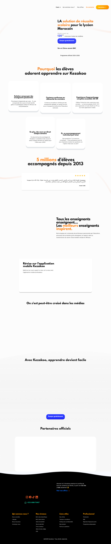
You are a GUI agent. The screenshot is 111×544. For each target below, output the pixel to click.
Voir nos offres (62, 491)
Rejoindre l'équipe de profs (89, 522)
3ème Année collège (41, 529)
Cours (57, 7)
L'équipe (14, 519)
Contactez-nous (16, 524)
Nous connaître (16, 517)
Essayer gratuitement (67, 38)
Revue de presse (16, 522)
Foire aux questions (64, 526)
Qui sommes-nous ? (69, 7)
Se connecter (90, 7)
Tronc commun (39, 526)
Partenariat (86, 517)
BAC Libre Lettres (40, 519)
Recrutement (62, 524)
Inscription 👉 (102, 7)
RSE (84, 519)
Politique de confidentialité (66, 522)
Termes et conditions (64, 519)
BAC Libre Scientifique (41, 517)
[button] (3, 7)
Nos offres (80, 7)
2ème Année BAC (40, 522)
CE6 (37, 531)
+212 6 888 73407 (33, 502)
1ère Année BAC (40, 524)
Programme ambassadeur (89, 524)
